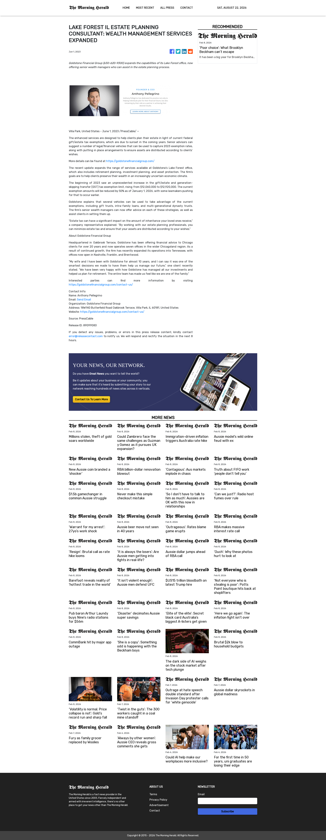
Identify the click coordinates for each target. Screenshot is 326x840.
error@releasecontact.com (86, 336)
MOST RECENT (145, 7)
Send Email (84, 299)
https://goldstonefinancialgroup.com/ (130, 161)
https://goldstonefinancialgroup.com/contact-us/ (101, 284)
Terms (153, 794)
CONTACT (186, 7)
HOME (126, 7)
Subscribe (227, 811)
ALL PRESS (167, 7)
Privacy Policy (158, 799)
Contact (154, 810)
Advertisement (159, 805)
